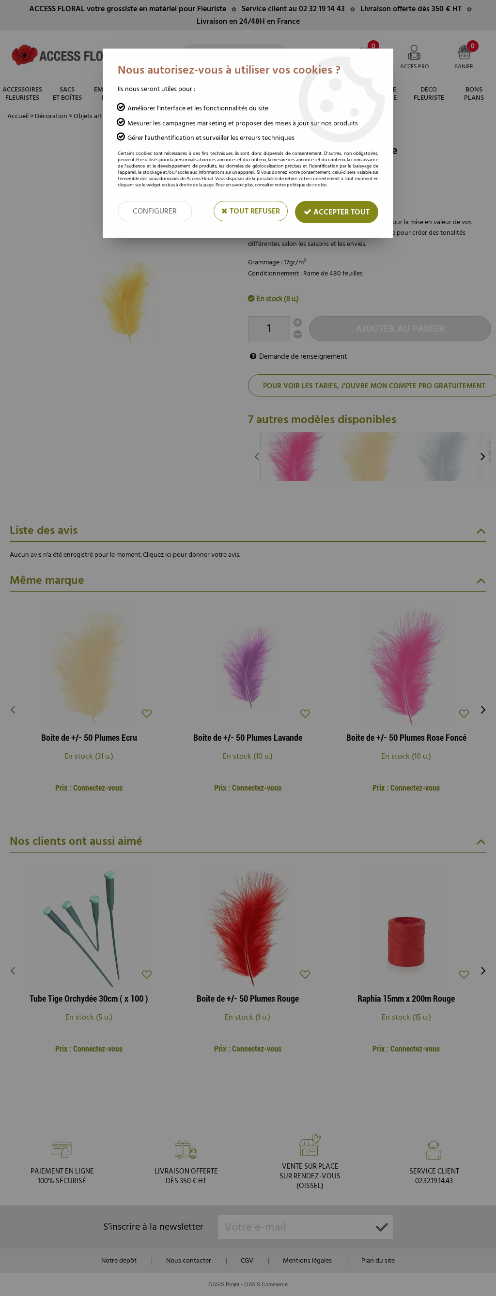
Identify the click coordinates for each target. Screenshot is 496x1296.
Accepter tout (340, 212)
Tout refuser (254, 211)
